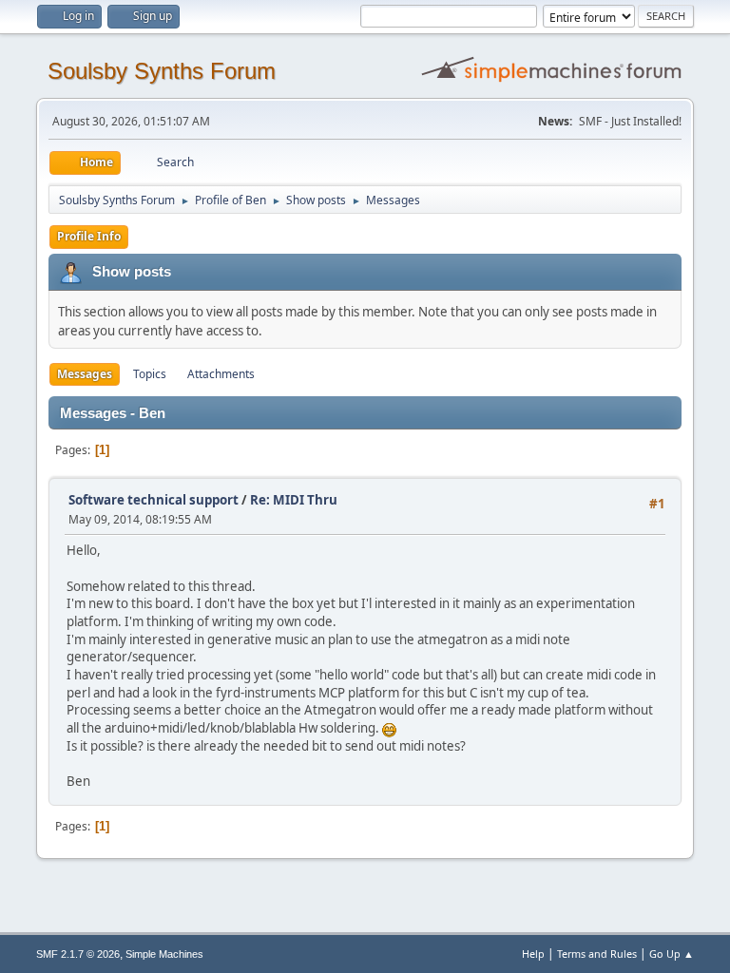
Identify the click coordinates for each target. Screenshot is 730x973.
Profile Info (89, 236)
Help (533, 953)
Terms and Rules (597, 953)
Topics (149, 374)
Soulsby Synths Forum (162, 71)
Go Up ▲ (671, 953)
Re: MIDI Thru (293, 499)
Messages (84, 374)
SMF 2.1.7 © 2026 (78, 954)
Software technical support (153, 499)
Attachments (221, 374)
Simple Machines (164, 954)
